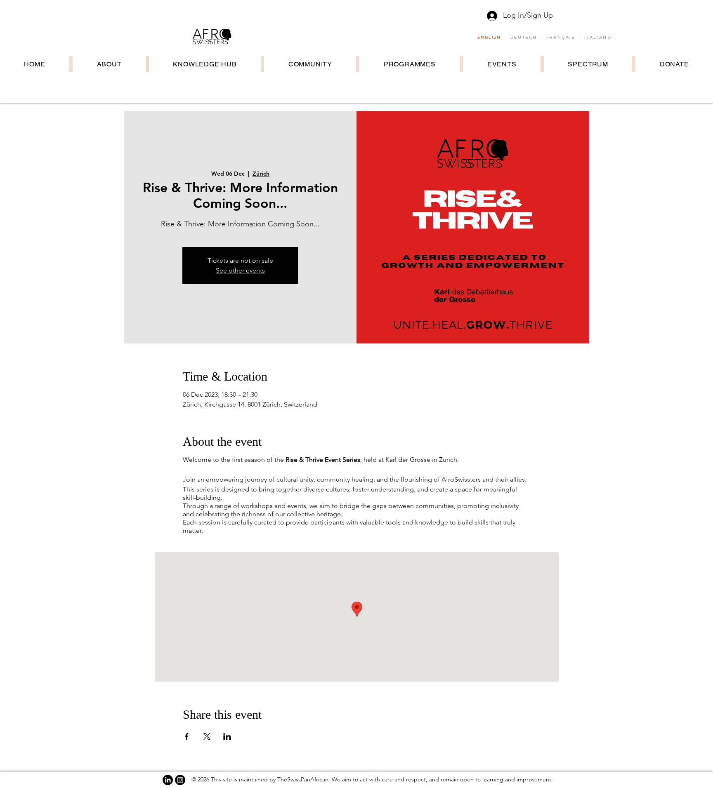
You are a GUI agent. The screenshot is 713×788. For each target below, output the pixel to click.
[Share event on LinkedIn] (227, 736)
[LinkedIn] (168, 780)
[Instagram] (180, 780)
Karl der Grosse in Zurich (420, 459)
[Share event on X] (207, 736)
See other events (240, 270)
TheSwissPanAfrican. (303, 779)
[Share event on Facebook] (187, 736)
